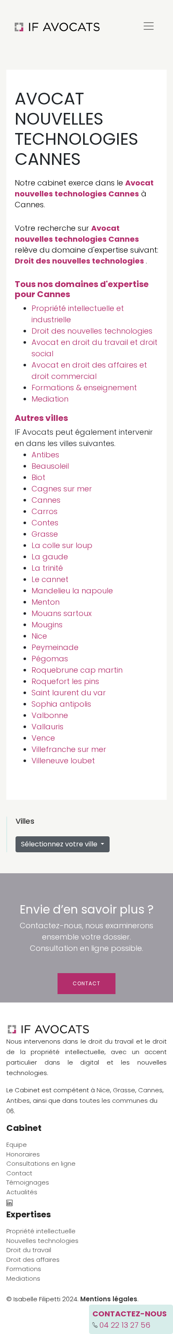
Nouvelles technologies (42, 1240)
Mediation (49, 399)
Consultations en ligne (41, 1163)
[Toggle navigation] (148, 26)
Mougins (47, 624)
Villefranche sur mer (68, 749)
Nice (39, 636)
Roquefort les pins (65, 681)
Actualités (21, 1192)
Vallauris (47, 726)
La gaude (49, 556)
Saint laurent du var (68, 692)
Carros (44, 511)
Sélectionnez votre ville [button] (60, 844)
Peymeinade (55, 647)
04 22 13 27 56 (125, 1325)
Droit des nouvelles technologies (79, 261)
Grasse (44, 534)
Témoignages (27, 1182)
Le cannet (49, 579)
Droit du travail (28, 1249)
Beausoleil (50, 466)
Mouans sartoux (61, 613)
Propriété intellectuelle (41, 1231)
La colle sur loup (61, 545)
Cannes (45, 500)
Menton (45, 602)
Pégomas (49, 658)
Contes (44, 522)
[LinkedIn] (9, 1203)
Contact (86, 983)
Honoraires (23, 1154)
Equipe (16, 1144)
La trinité (47, 568)
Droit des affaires (33, 1259)
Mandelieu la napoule (72, 590)
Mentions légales (108, 1299)
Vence (43, 738)
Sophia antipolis (61, 704)
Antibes (45, 454)
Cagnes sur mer (61, 488)
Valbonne (49, 715)
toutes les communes (113, 1100)
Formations (23, 1268)
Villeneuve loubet (63, 760)
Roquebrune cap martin (77, 670)
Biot (38, 477)
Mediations (23, 1278)
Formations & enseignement (84, 387)
